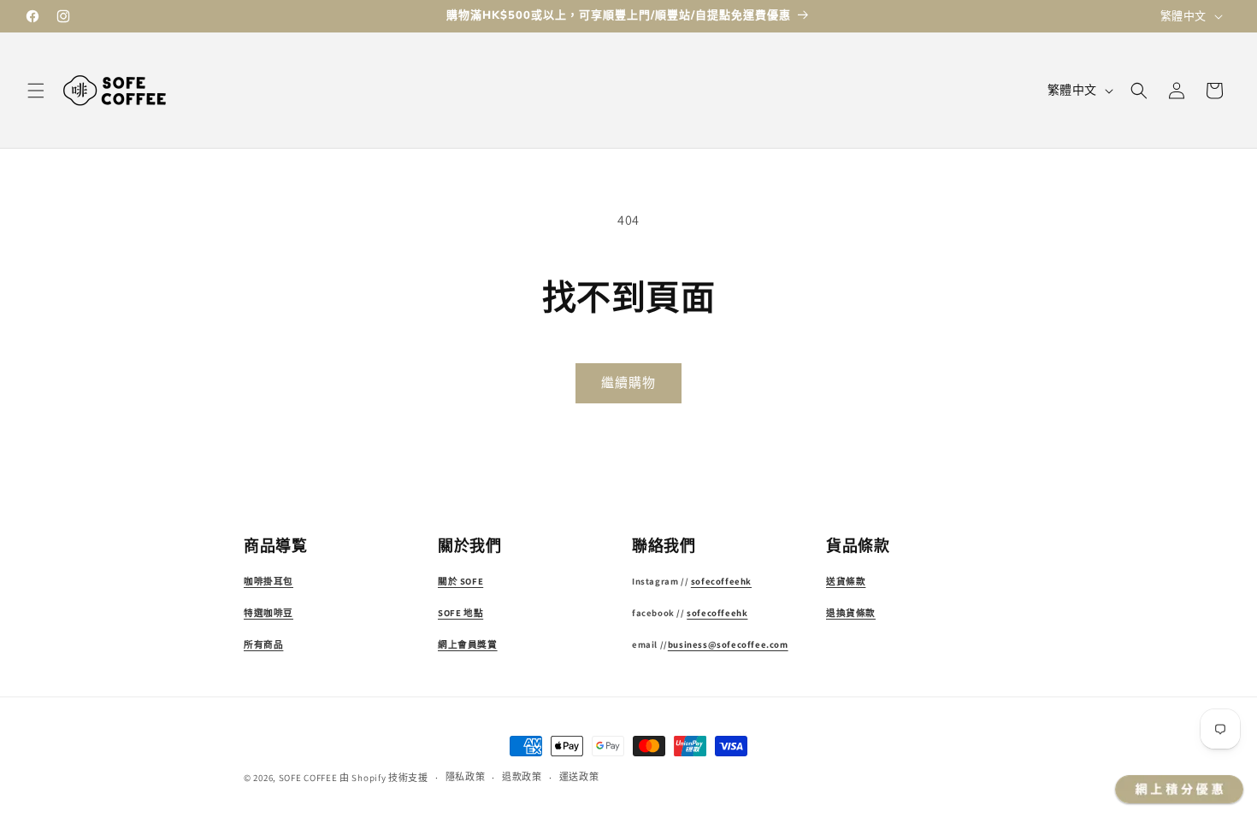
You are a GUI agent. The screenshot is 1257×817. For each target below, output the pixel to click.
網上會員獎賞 (468, 644)
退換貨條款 (851, 613)
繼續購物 (628, 382)
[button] (36, 90)
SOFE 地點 (460, 613)
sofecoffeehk (721, 581)
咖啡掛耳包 (268, 581)
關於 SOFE (460, 581)
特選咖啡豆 (268, 613)
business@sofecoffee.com (728, 644)
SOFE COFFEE (308, 778)
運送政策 (579, 777)
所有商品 (263, 644)
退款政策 (522, 777)
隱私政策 (466, 777)
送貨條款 (845, 581)
